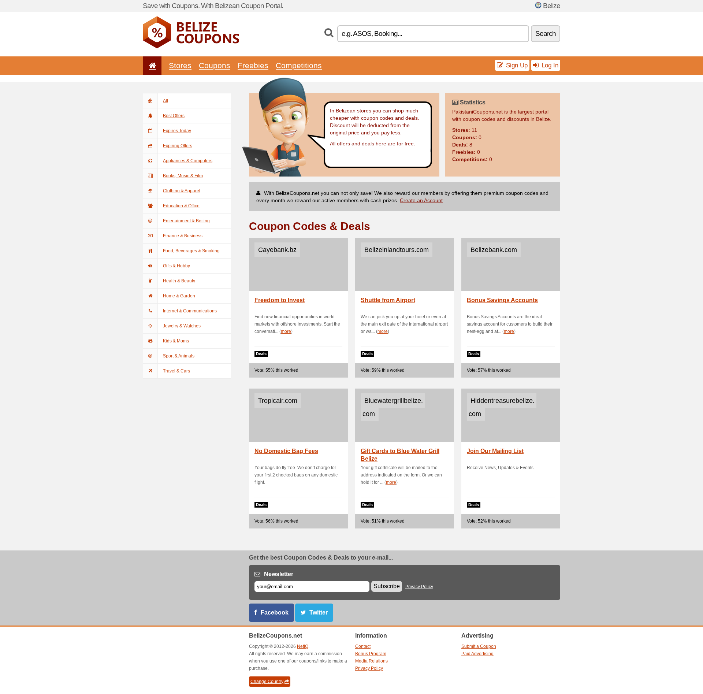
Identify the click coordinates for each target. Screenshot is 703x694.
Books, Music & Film (183, 175)
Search (545, 33)
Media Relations (371, 661)
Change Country (266, 681)
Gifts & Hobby (176, 265)
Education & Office (181, 205)
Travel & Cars (176, 371)
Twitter (318, 612)
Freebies (253, 65)
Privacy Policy (419, 586)
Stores (180, 65)
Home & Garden (179, 295)
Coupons (214, 65)
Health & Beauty (179, 280)
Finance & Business (182, 235)
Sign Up (516, 65)
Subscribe (386, 586)
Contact (363, 646)
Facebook (275, 612)
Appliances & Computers (187, 160)
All (165, 100)
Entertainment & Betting (186, 220)
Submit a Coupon (478, 646)
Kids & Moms (176, 341)
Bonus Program (370, 653)
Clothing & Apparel (181, 190)
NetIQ (302, 646)
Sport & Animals (178, 356)
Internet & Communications (190, 310)
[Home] (151, 65)
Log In (549, 65)
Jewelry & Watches (182, 326)
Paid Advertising (477, 653)
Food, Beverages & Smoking (191, 250)
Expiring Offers (177, 145)
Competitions (299, 65)
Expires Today (177, 130)
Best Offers (174, 115)
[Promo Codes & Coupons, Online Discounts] (191, 46)
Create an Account (421, 200)
